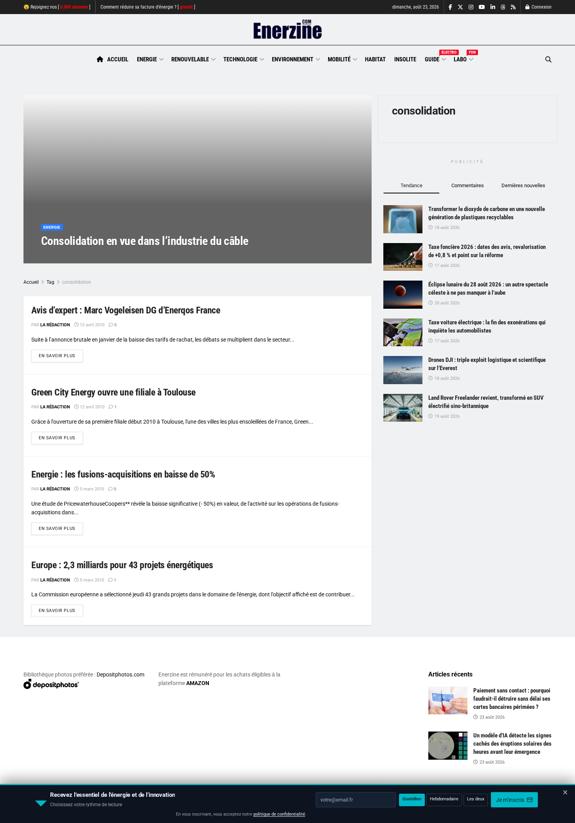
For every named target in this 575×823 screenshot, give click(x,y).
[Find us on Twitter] (460, 7)
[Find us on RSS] (513, 7)
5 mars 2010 (91, 489)
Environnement (292, 59)
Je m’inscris (510, 800)
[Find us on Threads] (503, 7)
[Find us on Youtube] (482, 7)
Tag (50, 282)
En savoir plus (61, 355)
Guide (435, 58)
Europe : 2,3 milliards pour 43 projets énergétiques (122, 565)
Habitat (375, 59)
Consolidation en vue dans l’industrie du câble (144, 241)
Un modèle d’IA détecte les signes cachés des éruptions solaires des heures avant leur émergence (512, 743)
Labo (463, 58)
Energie (147, 59)
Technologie (240, 59)
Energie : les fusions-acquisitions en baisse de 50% (123, 474)
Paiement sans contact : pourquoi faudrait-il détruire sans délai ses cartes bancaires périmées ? (511, 698)
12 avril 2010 (91, 324)
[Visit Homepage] (287, 30)
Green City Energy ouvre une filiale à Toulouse (113, 392)
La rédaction (65, 256)
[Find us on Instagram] (471, 7)
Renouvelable (190, 59)
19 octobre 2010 (104, 256)
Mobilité (339, 59)
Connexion (541, 7)
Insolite (405, 59)
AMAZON (197, 683)
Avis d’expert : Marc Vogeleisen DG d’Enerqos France (125, 310)
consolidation (76, 282)
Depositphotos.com (120, 674)
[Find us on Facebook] (450, 7)
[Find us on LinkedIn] (493, 7)
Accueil (117, 59)
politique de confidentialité (279, 814)
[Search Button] (548, 59)
